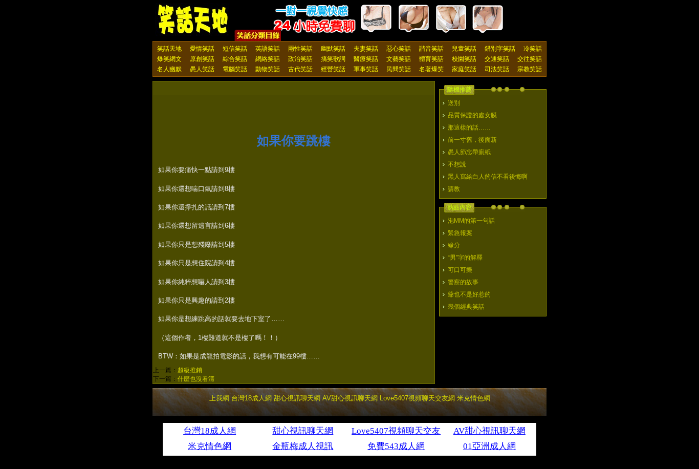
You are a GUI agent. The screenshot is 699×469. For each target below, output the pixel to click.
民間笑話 (398, 69)
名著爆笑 (431, 69)
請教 (454, 189)
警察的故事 (463, 282)
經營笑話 (333, 69)
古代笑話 (300, 69)
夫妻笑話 (366, 48)
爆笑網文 (169, 58)
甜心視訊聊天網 (297, 398)
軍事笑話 (366, 69)
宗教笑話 (529, 69)
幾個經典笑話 (466, 306)
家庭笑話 (464, 69)
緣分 (454, 245)
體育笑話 (431, 58)
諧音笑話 (431, 48)
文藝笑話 (398, 58)
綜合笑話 (235, 58)
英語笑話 (267, 48)
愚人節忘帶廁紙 (469, 152)
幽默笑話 (333, 48)
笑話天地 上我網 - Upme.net (193, 20)
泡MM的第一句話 (471, 220)
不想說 (457, 164)
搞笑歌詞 (333, 58)
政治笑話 (300, 58)
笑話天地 (169, 48)
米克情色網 (473, 398)
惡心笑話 (398, 48)
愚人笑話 (202, 69)
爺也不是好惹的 (469, 294)
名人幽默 (169, 69)
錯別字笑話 (500, 48)
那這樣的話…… (469, 127)
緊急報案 (460, 233)
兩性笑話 (300, 48)
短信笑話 (235, 48)
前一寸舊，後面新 (472, 139)
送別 (454, 102)
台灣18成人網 (251, 398)
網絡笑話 (267, 58)
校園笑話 (464, 58)
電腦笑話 (235, 69)
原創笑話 (202, 58)
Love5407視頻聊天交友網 (417, 398)
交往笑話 (529, 58)
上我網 (219, 398)
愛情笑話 (202, 48)
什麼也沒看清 (196, 378)
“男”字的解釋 (465, 257)
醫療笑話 (366, 58)
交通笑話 (497, 58)
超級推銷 (190, 370)
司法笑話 (497, 69)
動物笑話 (267, 69)
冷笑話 (532, 48)
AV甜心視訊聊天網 (350, 398)
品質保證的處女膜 (472, 115)
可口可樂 (460, 269)
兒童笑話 (464, 48)
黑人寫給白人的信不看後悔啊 (488, 176)
